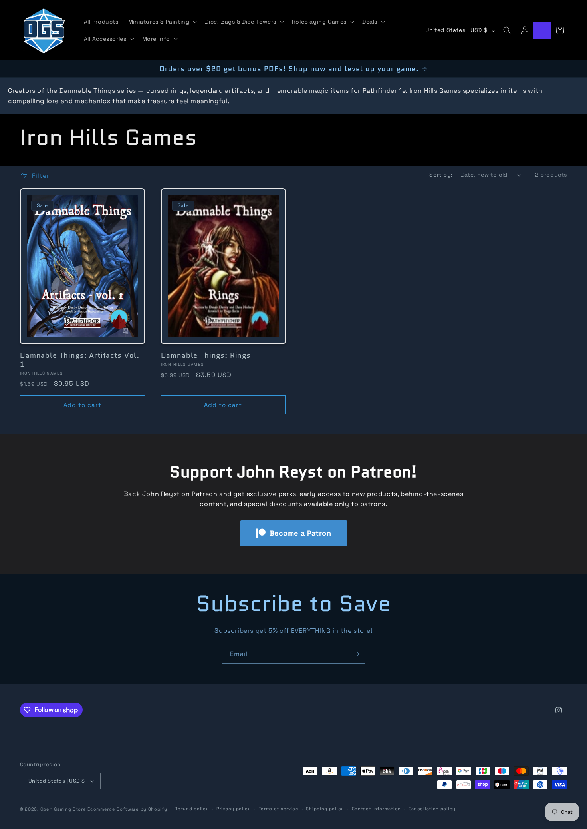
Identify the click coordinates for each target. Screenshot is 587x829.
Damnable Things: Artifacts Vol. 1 (79, 360)
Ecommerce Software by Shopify (127, 809)
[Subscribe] (356, 654)
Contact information (376, 808)
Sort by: (440, 174)
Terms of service (279, 808)
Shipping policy (325, 808)
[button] (161, 21)
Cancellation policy (432, 808)
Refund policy (192, 808)
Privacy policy (233, 808)
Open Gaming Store (63, 809)
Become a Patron (300, 533)
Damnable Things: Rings (206, 355)
